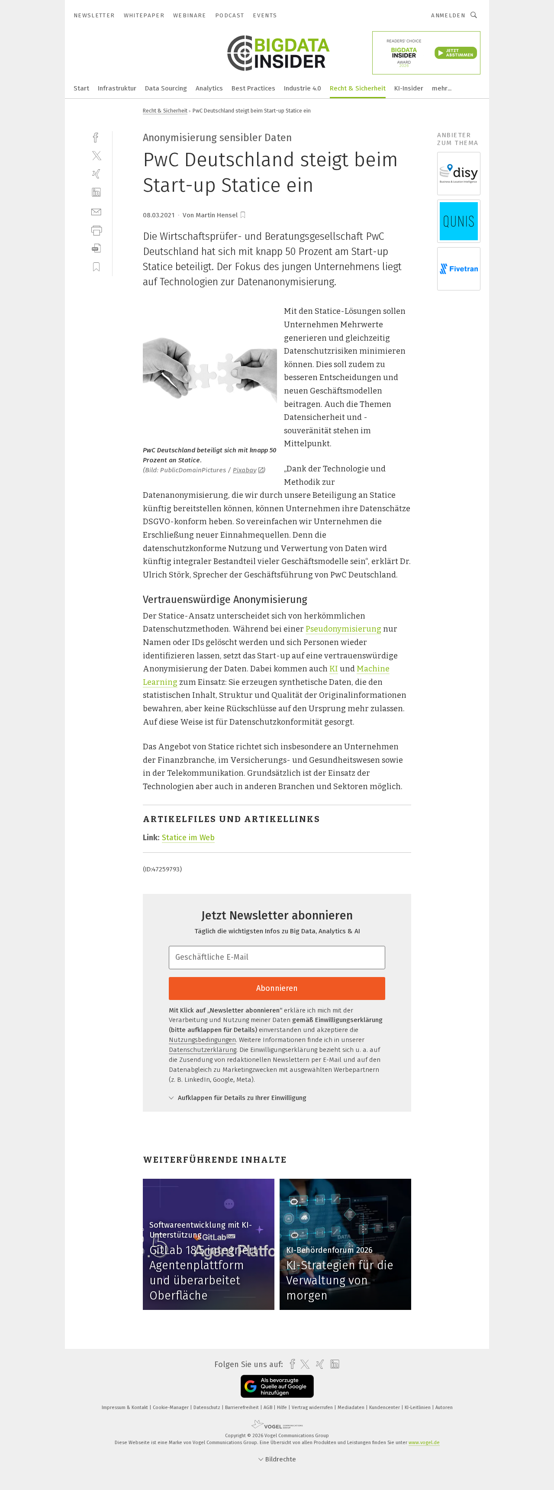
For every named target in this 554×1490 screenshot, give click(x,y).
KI (333, 669)
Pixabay (244, 470)
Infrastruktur (117, 88)
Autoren (444, 1407)
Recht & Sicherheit (358, 88)
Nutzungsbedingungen (202, 1040)
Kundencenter (385, 1407)
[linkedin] (96, 192)
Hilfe (282, 1407)
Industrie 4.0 (302, 88)
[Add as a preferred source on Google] (277, 1386)
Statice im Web (188, 837)
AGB (269, 1407)
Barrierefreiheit (242, 1407)
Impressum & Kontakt (125, 1407)
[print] (96, 229)
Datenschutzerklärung (202, 1050)
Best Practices (253, 88)
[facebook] (96, 136)
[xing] (96, 173)
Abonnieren (277, 988)
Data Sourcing (166, 88)
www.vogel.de (424, 1442)
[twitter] (96, 155)
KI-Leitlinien (418, 1407)
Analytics (209, 88)
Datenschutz (207, 1407)
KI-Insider (408, 88)
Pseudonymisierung (343, 629)
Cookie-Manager (171, 1407)
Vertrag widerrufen (313, 1407)
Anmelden (448, 15)
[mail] (96, 211)
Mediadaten (352, 1407)
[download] (96, 248)
